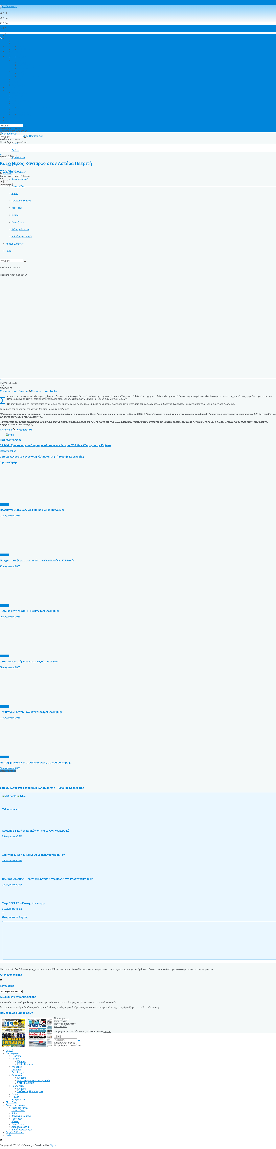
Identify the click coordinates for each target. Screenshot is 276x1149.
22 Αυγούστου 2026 (10, 566)
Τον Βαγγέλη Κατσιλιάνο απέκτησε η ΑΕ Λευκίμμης (31, 712)
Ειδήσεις (21, 128)
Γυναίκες (16, 54)
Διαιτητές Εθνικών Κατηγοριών (33, 107)
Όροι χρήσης (60, 1021)
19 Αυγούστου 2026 (10, 616)
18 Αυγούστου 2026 (10, 667)
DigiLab (107, 1031)
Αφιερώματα (18, 157)
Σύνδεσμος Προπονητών (30, 136)
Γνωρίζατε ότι (19, 109)
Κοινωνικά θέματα (21, 101)
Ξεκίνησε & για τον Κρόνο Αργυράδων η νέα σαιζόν (33, 854)
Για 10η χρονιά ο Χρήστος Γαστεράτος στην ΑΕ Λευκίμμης (35, 762)
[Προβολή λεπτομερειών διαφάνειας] (10, 434)
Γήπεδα (15, 79)
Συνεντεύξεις (18, 95)
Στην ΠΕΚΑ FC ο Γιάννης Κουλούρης (23, 903)
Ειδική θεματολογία (22, 114)
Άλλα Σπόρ (11, 87)
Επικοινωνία (60, 1026)
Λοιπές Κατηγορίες (16, 90)
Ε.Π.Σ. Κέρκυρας (25, 49)
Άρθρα (15, 98)
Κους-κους (17, 103)
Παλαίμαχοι (18, 57)
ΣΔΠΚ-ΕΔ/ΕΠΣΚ (25, 68)
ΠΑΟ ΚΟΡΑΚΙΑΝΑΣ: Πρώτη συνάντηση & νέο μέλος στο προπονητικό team (47, 879)
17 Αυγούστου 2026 (10, 717)
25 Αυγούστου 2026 (12, 836)
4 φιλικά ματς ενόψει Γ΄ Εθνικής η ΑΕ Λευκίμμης (29, 611)
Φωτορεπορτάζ (20, 179)
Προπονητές (18, 121)
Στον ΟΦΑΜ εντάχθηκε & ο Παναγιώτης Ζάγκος (29, 661)
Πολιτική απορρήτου (65, 1023)
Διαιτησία (17, 60)
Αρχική (9, 28)
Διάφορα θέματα (20, 112)
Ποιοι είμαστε (61, 1018)
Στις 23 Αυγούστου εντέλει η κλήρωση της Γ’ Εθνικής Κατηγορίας (42, 787)
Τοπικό (15, 43)
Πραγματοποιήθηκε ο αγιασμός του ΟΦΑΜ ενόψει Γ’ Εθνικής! (37, 560)
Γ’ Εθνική (16, 41)
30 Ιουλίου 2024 (8, 170)
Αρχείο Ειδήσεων (15, 243)
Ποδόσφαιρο (12, 38)
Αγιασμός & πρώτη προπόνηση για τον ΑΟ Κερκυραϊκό (35, 830)
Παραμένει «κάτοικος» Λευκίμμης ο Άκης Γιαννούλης (32, 510)
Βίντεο (15, 106)
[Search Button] (25, 261)
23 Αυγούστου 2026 (10, 515)
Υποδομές (17, 52)
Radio (9, 251)
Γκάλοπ (15, 150)
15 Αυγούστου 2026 (10, 768)
